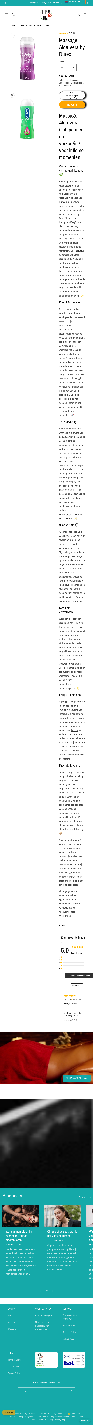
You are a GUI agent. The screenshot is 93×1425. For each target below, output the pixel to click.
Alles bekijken (85, 1197)
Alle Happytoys (22, 25)
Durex (62, 202)
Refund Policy (69, 1339)
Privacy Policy (14, 1373)
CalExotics (64, 663)
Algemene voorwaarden (60, 1417)
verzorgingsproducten (70, 514)
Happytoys (79, 250)
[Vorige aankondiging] (5, 3)
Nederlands (74, 2)
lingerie (74, 730)
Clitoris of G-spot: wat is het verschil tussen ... (62, 1233)
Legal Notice (13, 1366)
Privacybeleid (43, 1417)
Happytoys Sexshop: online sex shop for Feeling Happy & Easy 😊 (45, 1414)
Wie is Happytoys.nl (43, 1315)
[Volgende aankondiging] (87, 3)
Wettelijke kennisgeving (56, 1420)
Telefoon (11, 1315)
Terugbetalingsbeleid (27, 1417)
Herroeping (85, 1421)
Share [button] (64, 925)
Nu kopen (72, 104)
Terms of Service (15, 1360)
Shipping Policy (69, 1332)
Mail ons (11, 1322)
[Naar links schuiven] (40, 1291)
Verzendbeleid (77, 1417)
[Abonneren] (71, 1391)
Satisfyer (67, 659)
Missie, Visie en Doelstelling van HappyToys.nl (42, 1326)
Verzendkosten (65, 83)
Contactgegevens (37, 1420)
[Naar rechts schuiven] (52, 1291)
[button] (6, 14)
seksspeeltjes (66, 518)
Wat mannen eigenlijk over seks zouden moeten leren (19, 1236)
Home (13, 25)
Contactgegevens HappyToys (70, 1317)
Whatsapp (12, 1329)
